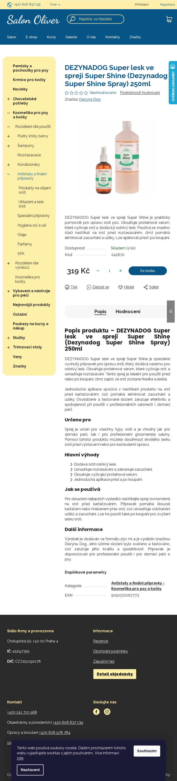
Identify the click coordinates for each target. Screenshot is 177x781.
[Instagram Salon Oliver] (107, 711)
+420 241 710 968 (22, 712)
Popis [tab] (100, 311)
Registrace (167, 4)
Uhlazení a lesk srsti (31, 204)
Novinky (20, 89)
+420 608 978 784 (55, 732)
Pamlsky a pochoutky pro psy (30, 68)
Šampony (26, 145)
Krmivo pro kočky (29, 80)
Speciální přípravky (34, 215)
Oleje (22, 235)
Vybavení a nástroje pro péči (31, 293)
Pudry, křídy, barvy (33, 136)
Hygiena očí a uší (32, 225)
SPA (21, 253)
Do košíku (147, 271)
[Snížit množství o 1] (97, 271)
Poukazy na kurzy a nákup (30, 326)
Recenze (100, 641)
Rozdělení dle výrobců (26, 265)
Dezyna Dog (89, 99)
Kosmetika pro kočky (27, 279)
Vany (17, 357)
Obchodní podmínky (110, 651)
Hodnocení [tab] (128, 311)
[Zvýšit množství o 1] (120, 271)
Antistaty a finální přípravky (32, 176)
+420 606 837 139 (27, 4)
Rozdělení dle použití (33, 126)
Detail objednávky (115, 674)
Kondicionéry (29, 164)
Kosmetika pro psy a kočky (30, 115)
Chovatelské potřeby (25, 101)
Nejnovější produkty (31, 305)
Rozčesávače (29, 155)
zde (20, 758)
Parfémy (25, 244)
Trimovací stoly (27, 347)
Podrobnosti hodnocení (140, 92)
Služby (19, 337)
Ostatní (20, 314)
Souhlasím (147, 751)
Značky (19, 366)
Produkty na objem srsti (35, 190)
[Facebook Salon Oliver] (96, 711)
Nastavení (30, 770)
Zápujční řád (103, 661)
